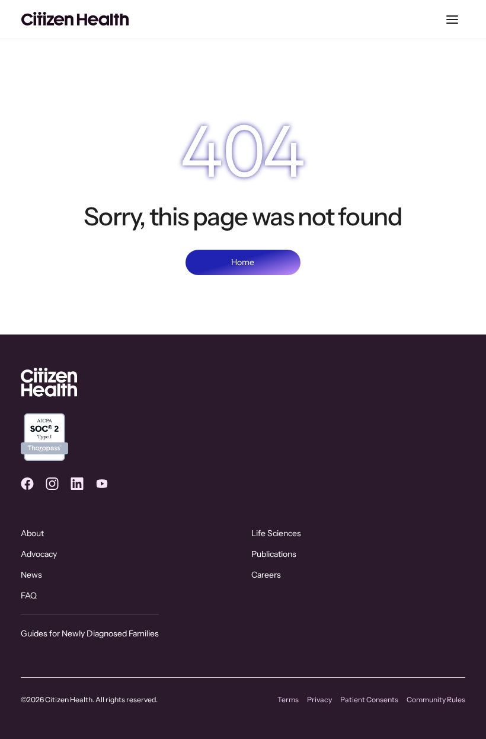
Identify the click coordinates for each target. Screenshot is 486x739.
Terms (288, 699)
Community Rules (436, 699)
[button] (452, 19)
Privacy (319, 699)
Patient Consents (369, 699)
